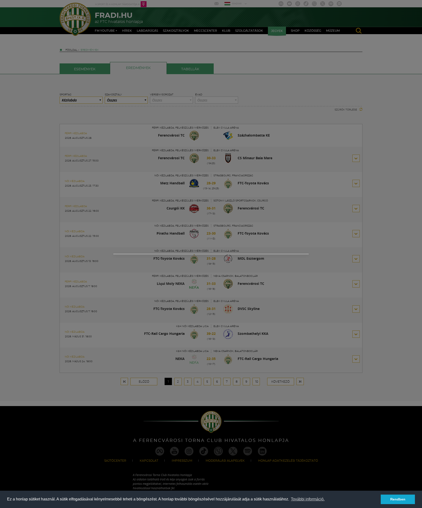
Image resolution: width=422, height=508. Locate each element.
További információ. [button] (308, 499)
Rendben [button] (397, 499)
